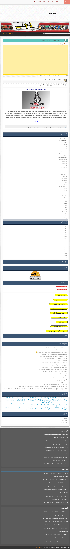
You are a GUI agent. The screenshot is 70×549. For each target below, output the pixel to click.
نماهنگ (42, 407)
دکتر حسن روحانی (63, 169)
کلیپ (65, 409)
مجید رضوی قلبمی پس (62, 382)
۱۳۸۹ (65, 255)
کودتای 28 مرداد (53, 409)
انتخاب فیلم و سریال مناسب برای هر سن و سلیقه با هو (55, 440)
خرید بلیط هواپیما (59, 326)
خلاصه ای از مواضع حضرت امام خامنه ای (59, 400)
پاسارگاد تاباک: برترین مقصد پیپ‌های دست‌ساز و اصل (55, 347)
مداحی (65, 205)
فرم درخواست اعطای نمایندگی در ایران (59, 404)
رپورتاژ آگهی (64, 178)
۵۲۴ (66, 142)
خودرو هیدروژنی (63, 373)
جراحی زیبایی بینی (42, 399)
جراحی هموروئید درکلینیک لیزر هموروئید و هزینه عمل (55, 447)
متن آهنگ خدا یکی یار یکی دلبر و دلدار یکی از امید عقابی (54, 354)
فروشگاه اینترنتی (59, 317)
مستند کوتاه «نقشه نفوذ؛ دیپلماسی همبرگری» (20, 406)
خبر (66, 165)
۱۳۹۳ (65, 247)
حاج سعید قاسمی (63, 153)
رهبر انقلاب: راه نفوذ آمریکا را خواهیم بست (33, 402)
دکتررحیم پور (64, 174)
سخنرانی (65, 182)
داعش (39, 400)
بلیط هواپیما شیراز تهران (57, 331)
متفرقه (65, 203)
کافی (66, 201)
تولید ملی (50, 399)
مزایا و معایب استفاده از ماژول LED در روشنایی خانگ (56, 463)
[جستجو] (66, 40)
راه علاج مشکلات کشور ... (62, 402)
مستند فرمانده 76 (45, 406)
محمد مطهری (49, 404)
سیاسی (65, 184)
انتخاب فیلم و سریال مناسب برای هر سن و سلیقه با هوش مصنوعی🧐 (51, 352)
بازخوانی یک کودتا (8, 397)
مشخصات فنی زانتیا (62, 360)
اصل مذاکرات (51, 397)
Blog (65, 144)
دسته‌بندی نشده (63, 167)
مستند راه (64, 211)
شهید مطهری (64, 192)
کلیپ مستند (60, 409)
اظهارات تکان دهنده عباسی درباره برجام (40, 397)
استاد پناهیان (64, 151)
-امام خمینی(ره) (63, 140)
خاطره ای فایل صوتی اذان (23, 399)
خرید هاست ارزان (59, 313)
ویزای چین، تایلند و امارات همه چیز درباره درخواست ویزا (54, 362)
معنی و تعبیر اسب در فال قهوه (60, 350)
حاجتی (65, 155)
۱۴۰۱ (65, 232)
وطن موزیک (64, 422)
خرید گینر (62, 322)
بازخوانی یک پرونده (15, 397)
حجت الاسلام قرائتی (62, 159)
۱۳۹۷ (65, 241)
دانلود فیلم (61, 295)
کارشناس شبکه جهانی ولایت (17, 407)
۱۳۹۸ (65, 238)
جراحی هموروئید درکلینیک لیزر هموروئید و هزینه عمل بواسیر (53, 356)
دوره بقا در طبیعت (59, 308)
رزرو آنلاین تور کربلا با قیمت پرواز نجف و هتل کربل (56, 450)
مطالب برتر (64, 213)
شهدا (65, 188)
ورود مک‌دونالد (26, 407)
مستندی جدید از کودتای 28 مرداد (60, 407)
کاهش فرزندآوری (8, 407)
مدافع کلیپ (21, 404)
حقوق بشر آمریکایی (33, 399)
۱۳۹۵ (65, 243)
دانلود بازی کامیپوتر (58, 304)
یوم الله (65, 218)
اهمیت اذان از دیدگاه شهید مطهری (26, 397)
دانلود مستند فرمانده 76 (33, 400)
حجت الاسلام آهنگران (62, 157)
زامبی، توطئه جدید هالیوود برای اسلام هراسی (54, 79)
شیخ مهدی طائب (63, 195)
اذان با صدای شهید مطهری (62, 397)
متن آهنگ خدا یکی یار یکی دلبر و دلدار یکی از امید (56, 444)
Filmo (65, 418)
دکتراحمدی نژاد (63, 172)
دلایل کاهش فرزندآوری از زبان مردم (13, 400)
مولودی (65, 216)
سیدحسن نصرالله (63, 186)
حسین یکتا (64, 163)
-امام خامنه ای (63, 138)
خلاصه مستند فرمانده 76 (46, 400)
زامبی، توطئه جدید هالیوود (55, 127)
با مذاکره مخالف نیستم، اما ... (61, 399)
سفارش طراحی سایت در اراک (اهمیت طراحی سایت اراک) (54, 371)
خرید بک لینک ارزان (61, 286)
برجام (55, 399)
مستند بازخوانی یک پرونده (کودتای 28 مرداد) (58, 406)
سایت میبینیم (60, 300)
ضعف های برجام (17, 402)
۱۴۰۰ (65, 234)
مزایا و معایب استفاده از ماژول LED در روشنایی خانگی (54, 367)
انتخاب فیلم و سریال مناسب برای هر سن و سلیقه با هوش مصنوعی (47, 1)
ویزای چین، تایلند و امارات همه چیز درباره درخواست (56, 457)
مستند (60, 126)
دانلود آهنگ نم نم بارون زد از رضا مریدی (57, 378)
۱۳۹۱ (65, 251)
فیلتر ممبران (64, 375)
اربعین (55, 397)
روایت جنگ (64, 180)
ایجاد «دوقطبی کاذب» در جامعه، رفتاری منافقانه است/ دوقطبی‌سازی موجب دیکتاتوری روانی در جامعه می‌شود (43, 386)
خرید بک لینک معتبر (62, 289)
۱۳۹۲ (65, 249)
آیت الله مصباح (63, 149)
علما (66, 199)
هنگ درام (64, 420)
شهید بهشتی (64, 190)
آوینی (65, 146)
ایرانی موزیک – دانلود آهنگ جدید (59, 365)
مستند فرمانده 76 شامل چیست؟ (35, 406)
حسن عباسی (64, 161)
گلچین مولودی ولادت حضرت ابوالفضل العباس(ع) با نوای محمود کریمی (32, 409)
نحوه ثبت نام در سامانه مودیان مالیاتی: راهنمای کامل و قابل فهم (53, 369)
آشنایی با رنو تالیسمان (62, 380)
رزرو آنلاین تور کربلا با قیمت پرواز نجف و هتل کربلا (55, 358)
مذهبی (65, 207)
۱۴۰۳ (65, 228)
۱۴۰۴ (65, 226)
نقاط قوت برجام (47, 407)
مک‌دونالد (52, 407)
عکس (65, 197)
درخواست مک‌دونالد (24, 400)
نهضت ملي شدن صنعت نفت (34, 407)
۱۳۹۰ (65, 253)
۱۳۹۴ (65, 245)
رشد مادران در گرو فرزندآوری (49, 402)
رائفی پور (65, 176)
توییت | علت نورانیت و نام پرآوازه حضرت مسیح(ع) (55, 384)
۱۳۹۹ (65, 236)
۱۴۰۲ (65, 230)
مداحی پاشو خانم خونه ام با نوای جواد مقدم (36, 404)
